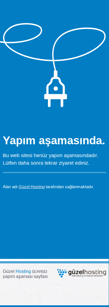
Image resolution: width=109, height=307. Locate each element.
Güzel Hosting (32, 186)
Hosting (23, 271)
